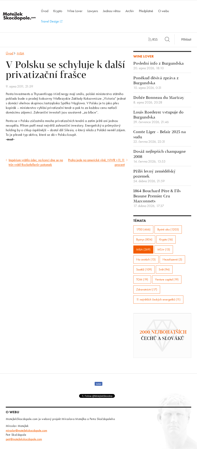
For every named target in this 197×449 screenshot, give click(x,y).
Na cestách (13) (146, 259)
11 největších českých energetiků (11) (158, 299)
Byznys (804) (144, 239)
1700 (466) (143, 229)
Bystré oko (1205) (168, 229)
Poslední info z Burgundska (158, 66)
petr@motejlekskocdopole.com (24, 439)
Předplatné (146, 11)
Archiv (129, 11)
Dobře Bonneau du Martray (158, 100)
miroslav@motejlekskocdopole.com (26, 430)
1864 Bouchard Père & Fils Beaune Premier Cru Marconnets (157, 198)
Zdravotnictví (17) (146, 289)
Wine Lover (74, 11)
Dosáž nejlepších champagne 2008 (159, 156)
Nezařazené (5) (172, 259)
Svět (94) (164, 269)
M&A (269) (143, 249)
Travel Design (50, 21)
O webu (163, 11)
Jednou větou (111, 11)
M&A (20, 53)
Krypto (57, 11)
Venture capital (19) (167, 279)
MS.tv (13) (163, 249)
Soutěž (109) (144, 269)
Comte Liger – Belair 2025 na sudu (159, 136)
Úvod (44, 11)
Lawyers (92, 11)
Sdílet (98, 383)
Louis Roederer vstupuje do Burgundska (158, 117)
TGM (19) (142, 279)
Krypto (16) (166, 239)
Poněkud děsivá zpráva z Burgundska (156, 82)
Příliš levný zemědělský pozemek (154, 176)
